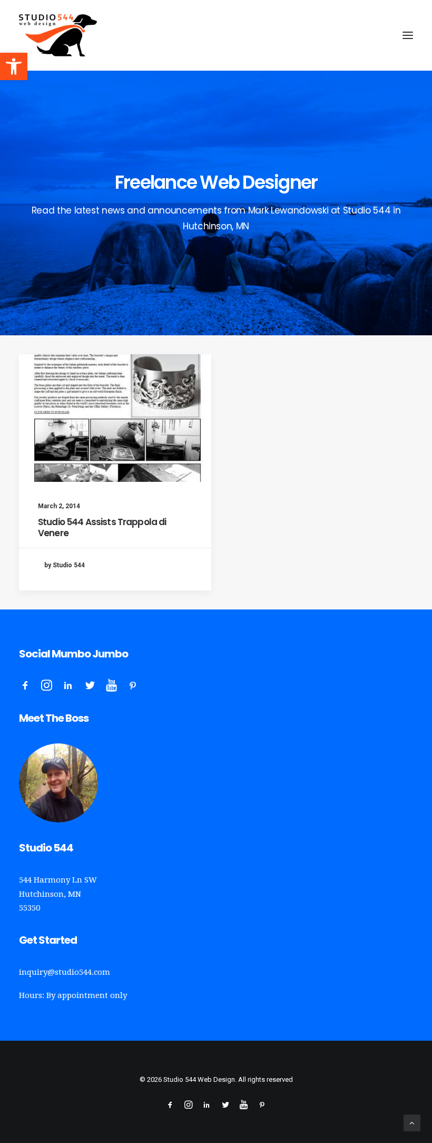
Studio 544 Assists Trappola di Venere (102, 527)
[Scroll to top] (412, 1122)
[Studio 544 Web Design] (58, 35)
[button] (13, 66)
